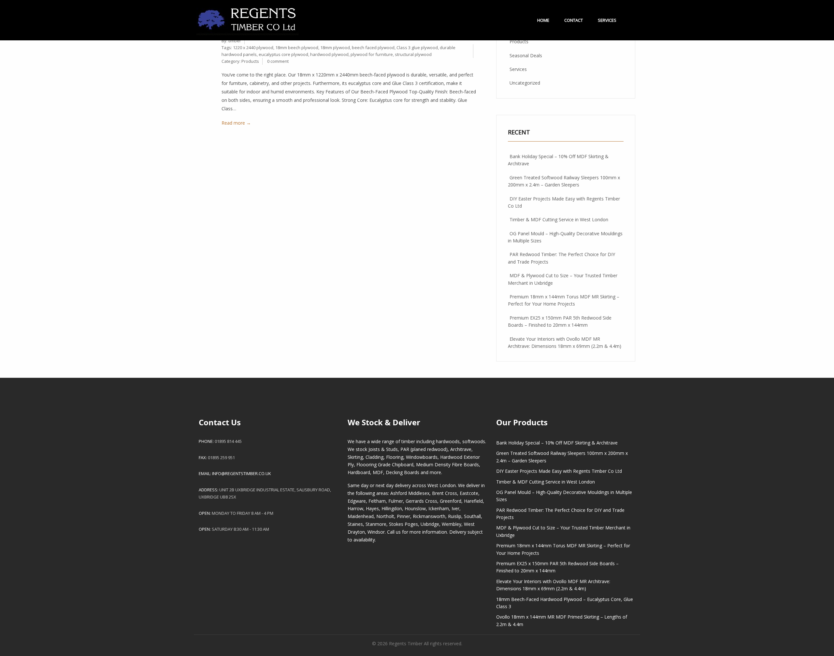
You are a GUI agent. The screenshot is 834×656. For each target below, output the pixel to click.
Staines (355, 524)
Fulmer (395, 501)
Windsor (376, 532)
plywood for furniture (372, 54)
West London (441, 485)
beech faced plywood (373, 47)
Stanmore (376, 524)
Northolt (385, 516)
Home (543, 20)
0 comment (278, 61)
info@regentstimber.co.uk (241, 473)
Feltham (377, 501)
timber (234, 41)
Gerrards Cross (421, 501)
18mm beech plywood (296, 47)
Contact (573, 20)
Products (250, 61)
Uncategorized (525, 83)
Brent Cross (444, 493)
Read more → (236, 123)
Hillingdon (391, 508)
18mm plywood (335, 47)
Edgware (357, 501)
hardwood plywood (329, 54)
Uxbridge (430, 524)
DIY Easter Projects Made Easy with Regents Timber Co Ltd (559, 471)
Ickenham (438, 508)
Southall (472, 516)
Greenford (450, 501)
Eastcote (469, 493)
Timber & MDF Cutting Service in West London (559, 219)
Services (607, 20)
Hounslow (415, 508)
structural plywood (413, 54)
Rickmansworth (429, 516)
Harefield (473, 501)
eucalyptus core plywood (283, 54)
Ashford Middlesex (409, 493)
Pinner (403, 516)
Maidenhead (361, 516)
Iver (455, 508)
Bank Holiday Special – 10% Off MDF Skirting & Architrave (557, 443)
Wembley (451, 524)
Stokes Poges (403, 524)
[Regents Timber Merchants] (247, 17)
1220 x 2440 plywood (253, 47)
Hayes (372, 508)
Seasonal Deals (526, 55)
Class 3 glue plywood (417, 47)
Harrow (355, 508)
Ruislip (454, 516)
